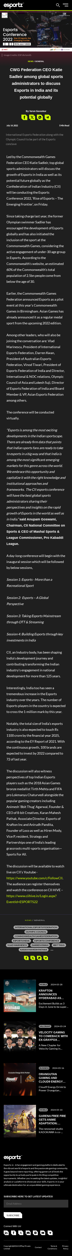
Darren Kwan (40, 945)
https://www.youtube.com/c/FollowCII (34, 878)
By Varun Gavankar (36, 111)
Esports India (21, 940)
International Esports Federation (36, 927)
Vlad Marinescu (17, 945)
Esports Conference (46, 940)
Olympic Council (36, 931)
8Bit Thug (59, 945)
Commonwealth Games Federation (36, 936)
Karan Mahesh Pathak (33, 949)
